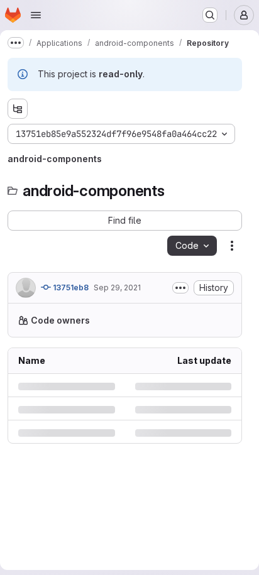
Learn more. (138, 346)
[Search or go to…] (210, 15)
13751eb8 (70, 287)
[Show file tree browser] (18, 109)
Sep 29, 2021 (117, 287)
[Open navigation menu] (36, 15)
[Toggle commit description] (180, 287)
